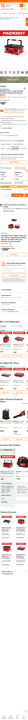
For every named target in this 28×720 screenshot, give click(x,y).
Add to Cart (18, 195)
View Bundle (14, 254)
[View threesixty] (14, 72)
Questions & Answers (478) (20, 97)
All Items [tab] (3, 326)
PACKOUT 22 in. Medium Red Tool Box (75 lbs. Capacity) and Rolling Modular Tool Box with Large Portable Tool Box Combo (14, 238)
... (1, 13)
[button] (14, 290)
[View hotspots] (18, 72)
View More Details (7, 128)
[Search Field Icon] (21, 5)
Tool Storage (12, 13)
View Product (5, 537)
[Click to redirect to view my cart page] (25, 5)
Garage (5, 13)
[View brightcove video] (22, 72)
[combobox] (12, 5)
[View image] (1, 72)
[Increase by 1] (8, 195)
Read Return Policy (8, 211)
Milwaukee (4, 233)
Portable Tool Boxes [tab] (17, 326)
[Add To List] (26, 195)
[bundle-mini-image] (14, 223)
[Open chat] (27, 22)
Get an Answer (14, 275)
